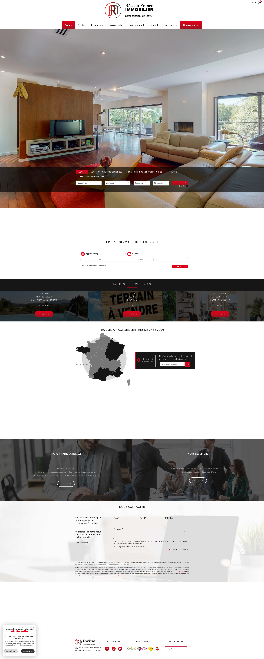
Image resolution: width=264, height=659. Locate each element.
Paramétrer (10, 651)
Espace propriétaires (177, 649)
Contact (154, 25)
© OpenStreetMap (258, 632)
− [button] (3, 587)
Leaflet (244, 632)
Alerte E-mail (137, 25)
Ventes (81, 25)
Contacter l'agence (179, 549)
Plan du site (78, 650)
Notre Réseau (170, 25)
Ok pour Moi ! (28, 651)
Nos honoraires (96, 650)
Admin (80, 653)
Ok (188, 364)
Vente (82, 172)
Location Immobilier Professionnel (145, 172)
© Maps (250, 632)
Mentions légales (87, 650)
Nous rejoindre (191, 25)
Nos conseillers (116, 25)
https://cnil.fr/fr (181, 571)
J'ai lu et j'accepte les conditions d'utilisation (93, 265)
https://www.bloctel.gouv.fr (115, 575)
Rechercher (180, 182)
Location (173, 172)
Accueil (68, 25)
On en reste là (27, 628)
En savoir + (44, 314)
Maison (135, 254)
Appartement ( (92, 254)
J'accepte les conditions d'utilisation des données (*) (131, 547)
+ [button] (3, 584)
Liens (76, 653)
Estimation (97, 25)
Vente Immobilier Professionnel (106, 172)
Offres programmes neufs (91, 176)
